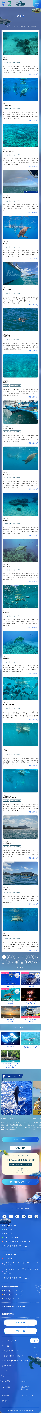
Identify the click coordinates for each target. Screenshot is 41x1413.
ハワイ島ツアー (9, 1254)
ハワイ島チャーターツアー (14, 1294)
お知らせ (23, 1381)
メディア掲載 (6, 1387)
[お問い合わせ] (20, 1325)
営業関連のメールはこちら (19, 1188)
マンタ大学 (8, 1258)
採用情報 (4, 1401)
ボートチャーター (10, 1286)
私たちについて (20, 1139)
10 (8, 961)
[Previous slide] (2, 1106)
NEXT (28, 961)
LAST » (36, 962)
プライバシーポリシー (27, 1395)
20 (17, 961)
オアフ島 (21, 26)
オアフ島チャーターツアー (14, 1290)
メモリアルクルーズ (11, 1298)
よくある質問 (6, 1381)
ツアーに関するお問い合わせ (19, 1182)
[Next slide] (38, 1106)
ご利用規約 (5, 1395)
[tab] (18, 1133)
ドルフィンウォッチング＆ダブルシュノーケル (21, 1263)
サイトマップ (24, 1401)
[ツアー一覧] (20, 1333)
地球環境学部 (8, 1313)
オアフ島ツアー (9, 1225)
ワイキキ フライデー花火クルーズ (17, 1241)
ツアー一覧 (3, 4)
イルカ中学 (8, 1229)
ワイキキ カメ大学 (15, 63)
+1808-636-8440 (20, 1159)
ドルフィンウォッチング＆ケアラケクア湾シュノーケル (21, 1271)
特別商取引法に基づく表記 (25, 1388)
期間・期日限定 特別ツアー (13, 1306)
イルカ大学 (8, 1233)
